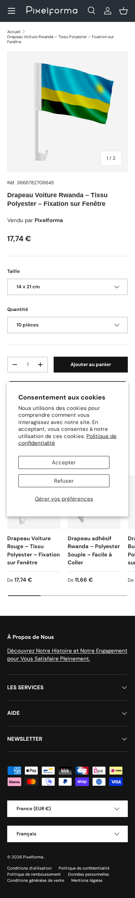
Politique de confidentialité (84, 868)
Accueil (14, 31)
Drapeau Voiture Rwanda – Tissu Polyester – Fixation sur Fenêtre (60, 39)
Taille (13, 271)
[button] (123, 11)
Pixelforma (33, 856)
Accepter (64, 462)
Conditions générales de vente (35, 880)
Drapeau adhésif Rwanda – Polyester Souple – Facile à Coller (94, 551)
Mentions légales (87, 880)
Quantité (17, 309)
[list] (67, 112)
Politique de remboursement (34, 874)
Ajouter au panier (91, 364)
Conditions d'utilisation (29, 868)
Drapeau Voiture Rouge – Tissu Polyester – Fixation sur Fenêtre (33, 551)
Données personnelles (88, 874)
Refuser (64, 480)
